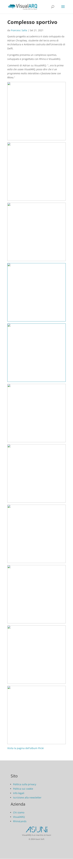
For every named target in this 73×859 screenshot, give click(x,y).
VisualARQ (19, 816)
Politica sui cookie (23, 788)
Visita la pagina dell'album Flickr (25, 748)
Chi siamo (18, 812)
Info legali (18, 793)
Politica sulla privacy (24, 784)
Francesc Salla (19, 30)
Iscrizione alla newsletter (27, 797)
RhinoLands (19, 821)
